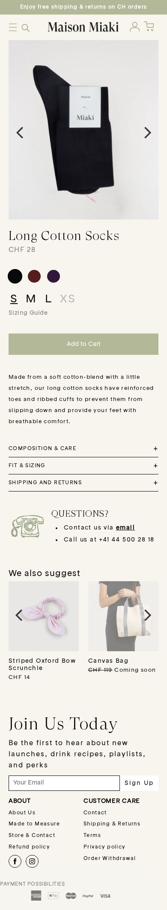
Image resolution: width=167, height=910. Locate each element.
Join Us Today (63, 723)
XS (67, 299)
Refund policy (29, 847)
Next (147, 132)
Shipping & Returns (112, 824)
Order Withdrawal (110, 858)
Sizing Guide (28, 313)
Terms (92, 835)
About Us (22, 813)
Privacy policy (104, 847)
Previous (19, 132)
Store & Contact (32, 835)
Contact (95, 813)
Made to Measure (34, 824)
